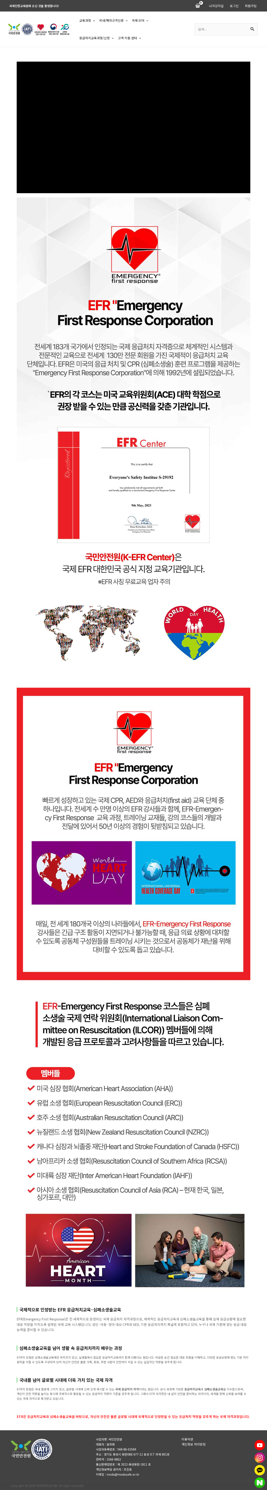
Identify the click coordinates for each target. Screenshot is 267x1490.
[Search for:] (226, 29)
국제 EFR (138, 20)
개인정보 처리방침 (193, 1444)
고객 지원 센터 (127, 38)
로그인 (234, 6)
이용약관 (187, 1439)
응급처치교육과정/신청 (94, 38)
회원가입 (251, 6)
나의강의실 (216, 6)
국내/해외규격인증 (111, 20)
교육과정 (85, 20)
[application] (93, 20)
